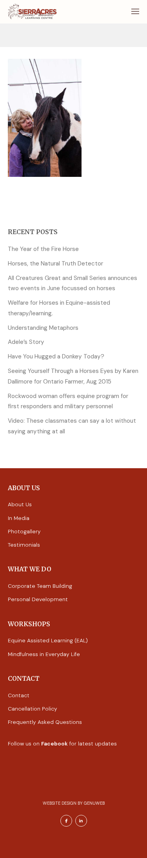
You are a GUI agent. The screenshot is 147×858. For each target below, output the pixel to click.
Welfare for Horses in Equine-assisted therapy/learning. (59, 308)
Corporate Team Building (40, 585)
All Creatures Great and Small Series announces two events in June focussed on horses (72, 283)
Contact (18, 695)
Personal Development (38, 599)
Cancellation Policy (32, 708)
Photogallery (24, 531)
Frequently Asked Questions (45, 721)
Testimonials (24, 544)
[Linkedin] (81, 821)
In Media (18, 518)
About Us (20, 504)
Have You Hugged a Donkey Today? (56, 356)
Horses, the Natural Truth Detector (55, 263)
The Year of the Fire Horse (43, 249)
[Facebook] (66, 821)
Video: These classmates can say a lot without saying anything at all (72, 426)
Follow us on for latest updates (62, 743)
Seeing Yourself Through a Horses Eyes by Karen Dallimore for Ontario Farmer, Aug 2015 (73, 376)
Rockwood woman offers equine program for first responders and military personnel (68, 401)
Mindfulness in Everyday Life (44, 654)
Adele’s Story (26, 342)
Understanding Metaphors (43, 328)
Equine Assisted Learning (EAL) (48, 640)
